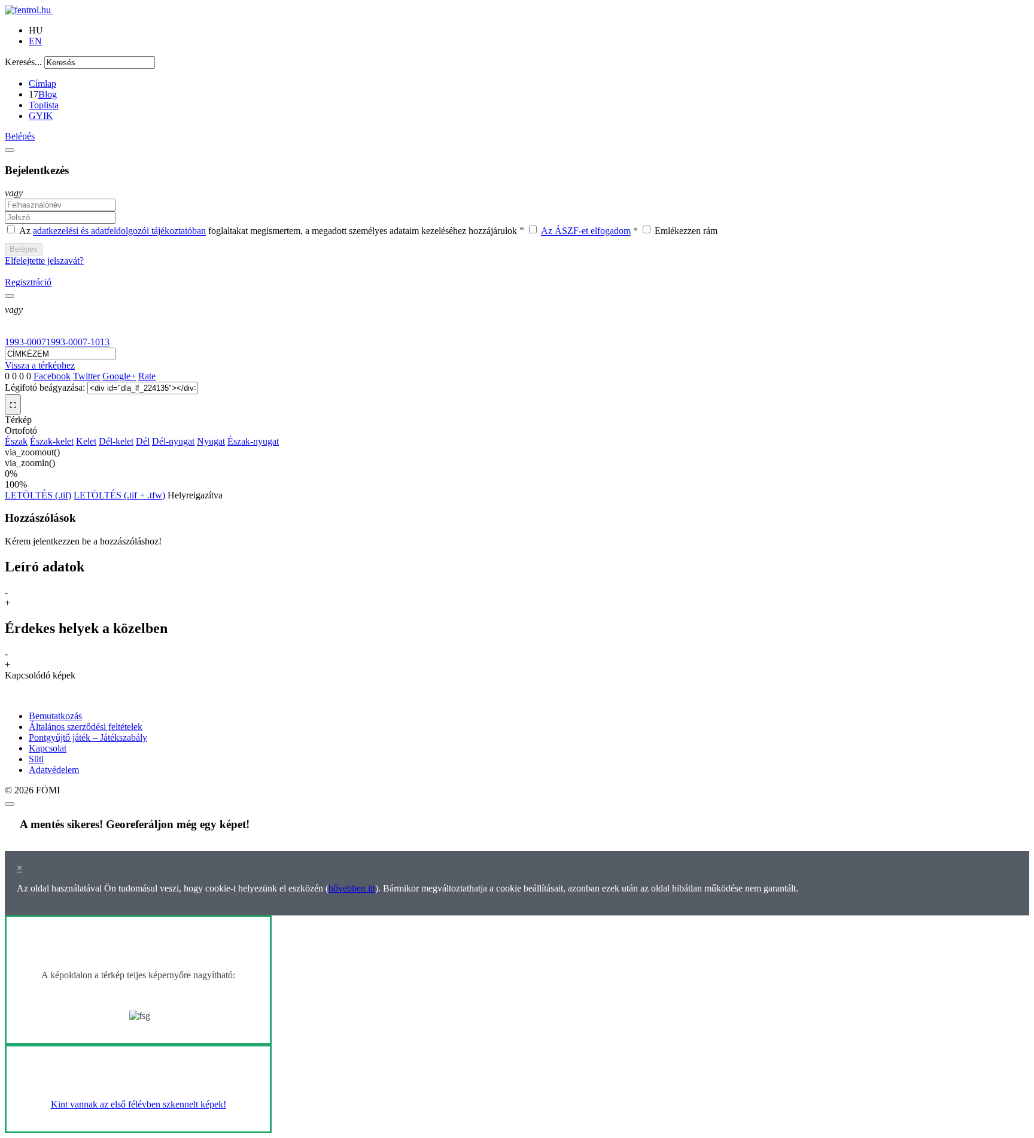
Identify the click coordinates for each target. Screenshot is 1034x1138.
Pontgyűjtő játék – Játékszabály (88, 737)
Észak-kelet (52, 441)
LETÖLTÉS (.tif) (38, 495)
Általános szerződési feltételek (85, 727)
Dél (143, 441)
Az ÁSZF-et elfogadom (586, 231)
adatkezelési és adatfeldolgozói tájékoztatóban (119, 231)
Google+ (119, 376)
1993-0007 (25, 342)
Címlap (42, 83)
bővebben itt (352, 888)
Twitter (86, 376)
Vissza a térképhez (40, 365)
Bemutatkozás (55, 716)
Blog (47, 94)
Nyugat (211, 441)
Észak (16, 441)
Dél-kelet (116, 441)
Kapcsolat (47, 748)
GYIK (41, 116)
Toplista (44, 105)
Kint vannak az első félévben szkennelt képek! (138, 1104)
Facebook (52, 376)
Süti (36, 759)
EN (35, 41)
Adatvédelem (54, 770)
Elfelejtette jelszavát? (44, 260)
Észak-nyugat (253, 441)
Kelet (86, 441)
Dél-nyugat (173, 441)
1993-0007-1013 (78, 342)
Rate (147, 376)
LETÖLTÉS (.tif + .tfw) (119, 495)
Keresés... (23, 62)
